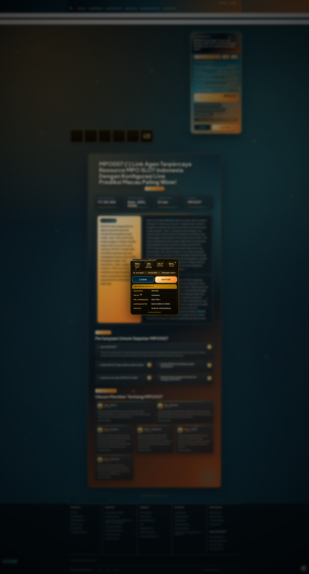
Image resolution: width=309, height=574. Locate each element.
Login (143, 279)
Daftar (166, 279)
